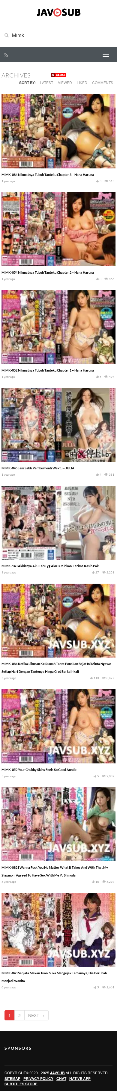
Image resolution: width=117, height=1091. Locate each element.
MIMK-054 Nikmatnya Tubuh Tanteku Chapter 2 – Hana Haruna (48, 272)
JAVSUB (57, 1072)
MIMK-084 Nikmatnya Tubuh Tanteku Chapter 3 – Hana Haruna (48, 174)
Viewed (65, 82)
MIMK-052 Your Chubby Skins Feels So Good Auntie (39, 770)
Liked (82, 82)
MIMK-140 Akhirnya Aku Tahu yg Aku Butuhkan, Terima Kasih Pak (50, 566)
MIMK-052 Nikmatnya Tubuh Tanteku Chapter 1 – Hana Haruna (48, 370)
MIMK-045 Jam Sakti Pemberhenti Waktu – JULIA (38, 468)
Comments (102, 82)
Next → (36, 1015)
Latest (46, 82)
